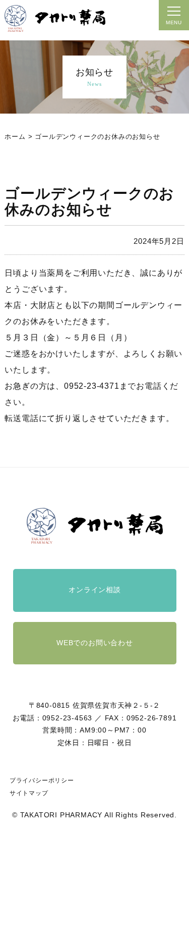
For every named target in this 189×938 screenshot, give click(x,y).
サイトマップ (29, 793)
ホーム (15, 136)
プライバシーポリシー (42, 780)
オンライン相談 (95, 590)
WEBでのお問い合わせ (94, 643)
